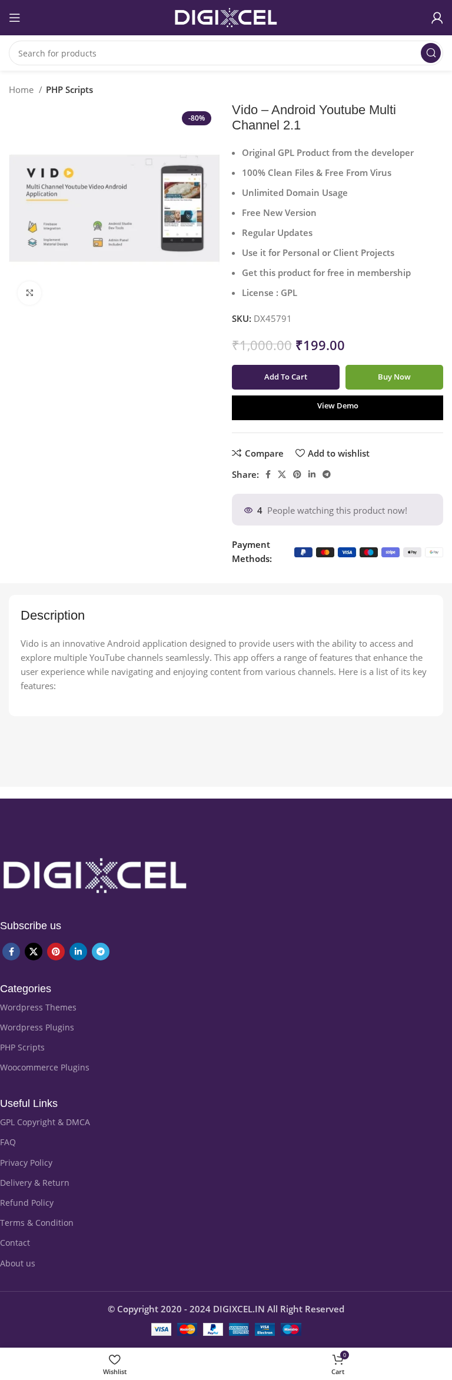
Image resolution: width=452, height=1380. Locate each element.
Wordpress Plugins (37, 1027)
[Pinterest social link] (297, 474)
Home (22, 89)
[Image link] (95, 874)
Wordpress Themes (38, 1007)
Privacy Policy (26, 1162)
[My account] (437, 17)
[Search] (431, 53)
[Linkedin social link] (312, 474)
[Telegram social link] (326, 474)
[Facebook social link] (268, 474)
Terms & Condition (37, 1222)
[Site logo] (226, 16)
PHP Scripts (69, 89)
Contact (15, 1242)
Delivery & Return (34, 1182)
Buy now (394, 376)
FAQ (8, 1142)
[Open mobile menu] (14, 17)
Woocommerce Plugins (44, 1067)
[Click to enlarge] (29, 293)
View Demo (337, 405)
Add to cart (285, 376)
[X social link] (282, 474)
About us (17, 1263)
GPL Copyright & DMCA (45, 1122)
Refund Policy (27, 1202)
